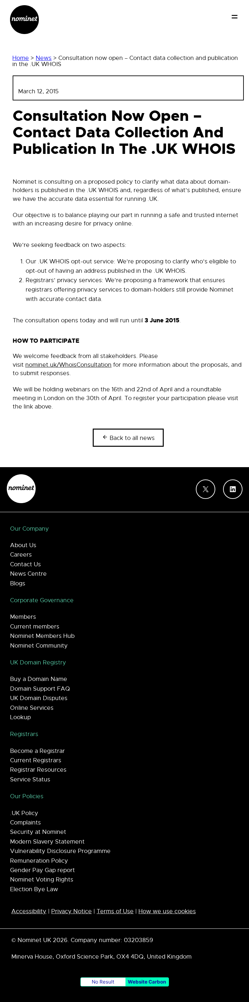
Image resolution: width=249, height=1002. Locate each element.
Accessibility (28, 911)
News (44, 58)
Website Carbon (147, 982)
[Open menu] (235, 17)
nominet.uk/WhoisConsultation (68, 364)
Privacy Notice (71, 911)
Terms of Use (115, 911)
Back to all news (131, 438)
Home (20, 58)
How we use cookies (167, 911)
